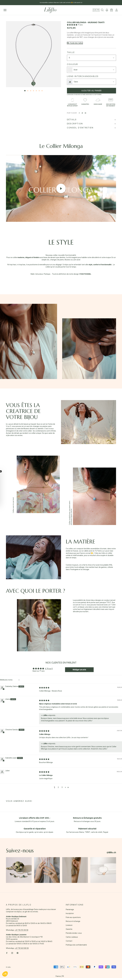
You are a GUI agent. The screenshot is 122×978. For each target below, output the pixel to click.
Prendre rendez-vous (74, 933)
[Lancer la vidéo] (61, 188)
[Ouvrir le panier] (111, 10)
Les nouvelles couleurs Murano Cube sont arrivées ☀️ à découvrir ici (61, 2)
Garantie (69, 929)
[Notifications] (106, 10)
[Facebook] (79, 113)
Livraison (69, 925)
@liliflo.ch (111, 852)
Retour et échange (73, 921)
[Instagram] (12, 953)
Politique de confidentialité (76, 945)
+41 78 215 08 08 (21, 930)
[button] (72, 25)
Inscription (70, 913)
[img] (44, 688)
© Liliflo (8, 967)
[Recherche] (102, 10)
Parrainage (70, 909)
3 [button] (62, 787)
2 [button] (58, 787)
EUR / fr (96, 10)
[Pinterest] (85, 113)
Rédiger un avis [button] (79, 669)
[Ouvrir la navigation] (5, 10)
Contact (69, 941)
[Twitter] (82, 113)
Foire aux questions (73, 917)
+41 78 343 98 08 (22, 948)
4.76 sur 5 (49, 669)
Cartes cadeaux (72, 937)
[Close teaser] (6, 471)
